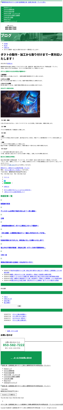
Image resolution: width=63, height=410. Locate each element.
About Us (12, 13)
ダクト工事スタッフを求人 (12, 170)
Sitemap (10, 21)
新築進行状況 (5, 203)
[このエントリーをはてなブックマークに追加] (5, 181)
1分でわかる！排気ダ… (19, 318)
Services (9, 9)
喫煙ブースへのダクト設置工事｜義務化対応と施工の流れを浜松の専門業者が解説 (34, 276)
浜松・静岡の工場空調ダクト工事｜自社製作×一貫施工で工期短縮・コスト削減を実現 (36, 278)
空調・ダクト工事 (12, 331)
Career (8, 17)
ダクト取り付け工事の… (19, 316)
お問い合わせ (12, 165)
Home (8, 7)
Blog (7, 19)
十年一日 (4, 255)
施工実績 (7, 303)
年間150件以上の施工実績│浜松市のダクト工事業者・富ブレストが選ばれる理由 (34, 280)
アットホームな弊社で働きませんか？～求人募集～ (18, 211)
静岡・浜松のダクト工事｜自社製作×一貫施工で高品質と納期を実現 (30, 274)
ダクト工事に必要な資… (19, 320)
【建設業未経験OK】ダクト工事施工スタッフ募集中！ (20, 225)
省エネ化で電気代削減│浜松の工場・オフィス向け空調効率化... (23, 247)
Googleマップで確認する (8, 394)
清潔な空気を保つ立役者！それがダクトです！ (17, 262)
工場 (2, 218)
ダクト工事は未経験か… (19, 314)
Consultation (12, 15)
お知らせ (9, 63)
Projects (9, 11)
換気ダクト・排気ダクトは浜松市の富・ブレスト (15, 168)
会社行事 (7, 301)
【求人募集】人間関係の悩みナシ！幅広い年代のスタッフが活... (23, 233)
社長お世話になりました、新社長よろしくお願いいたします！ (22, 240)
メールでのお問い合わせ (22, 358)
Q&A (6, 297)
